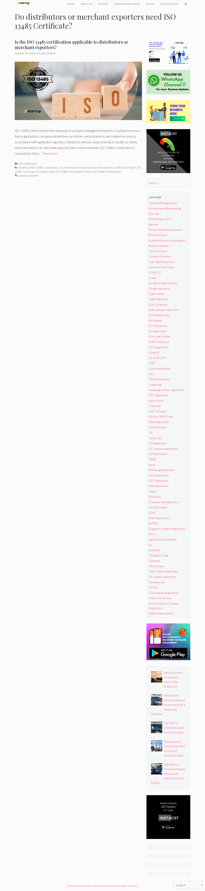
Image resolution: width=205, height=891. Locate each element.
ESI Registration (158, 331)
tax (150, 544)
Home (71, 3)
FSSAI (152, 363)
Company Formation (160, 256)
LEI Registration (158, 443)
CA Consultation (158, 251)
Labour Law (155, 438)
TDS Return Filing (158, 555)
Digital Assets (156, 294)
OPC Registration (159, 480)
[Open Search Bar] (185, 4)
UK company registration (162, 576)
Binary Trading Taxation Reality (165, 229)
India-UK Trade (157, 411)
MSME (152, 459)
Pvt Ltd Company (158, 507)
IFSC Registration (158, 395)
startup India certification (163, 539)
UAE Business (156, 566)
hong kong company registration (166, 390)
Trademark (154, 560)
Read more (50, 153)
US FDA (153, 587)
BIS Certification (158, 235)
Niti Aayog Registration (162, 470)
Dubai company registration (164, 309)
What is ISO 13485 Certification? (103, 171)
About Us (86, 3)
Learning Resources (126, 3)
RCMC (152, 512)
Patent (152, 491)
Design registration (159, 288)
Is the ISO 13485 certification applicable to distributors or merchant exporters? (71, 44)
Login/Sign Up (169, 3)
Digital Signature (158, 299)
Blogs (150, 3)
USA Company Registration (164, 592)
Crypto (153, 277)
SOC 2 (152, 534)
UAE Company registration (163, 571)
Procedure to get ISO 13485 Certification (59, 171)
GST (151, 374)
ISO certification (27, 163)
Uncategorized (157, 582)
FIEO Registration (159, 347)
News (152, 464)
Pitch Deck (155, 496)
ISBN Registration (159, 422)
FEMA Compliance (159, 342)
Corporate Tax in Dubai (161, 267)
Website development (161, 613)
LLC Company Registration (163, 448)
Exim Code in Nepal (159, 336)
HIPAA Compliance (159, 379)
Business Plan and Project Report (167, 240)
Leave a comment (28, 175)
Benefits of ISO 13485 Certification (38, 167)
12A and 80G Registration (163, 203)
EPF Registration (158, 325)
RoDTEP (153, 523)
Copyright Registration (161, 261)
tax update (154, 550)
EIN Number (155, 320)
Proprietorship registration (164, 502)
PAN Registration (158, 486)
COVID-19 (155, 272)
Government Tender (160, 368)
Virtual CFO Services (160, 598)
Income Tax (155, 406)
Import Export (156, 400)
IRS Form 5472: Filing (161, 416)
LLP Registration (158, 454)
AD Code (154, 213)
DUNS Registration (159, 315)
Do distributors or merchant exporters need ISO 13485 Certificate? (97, 167)
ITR (150, 432)
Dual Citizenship (158, 304)
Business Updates (159, 245)
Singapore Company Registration (167, 528)
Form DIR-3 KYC (158, 358)
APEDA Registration (160, 219)
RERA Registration (159, 518)
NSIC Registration (159, 475)
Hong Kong (155, 384)
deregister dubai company (163, 283)
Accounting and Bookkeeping (165, 208)
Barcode (153, 224)
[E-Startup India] (24, 4)
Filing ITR (154, 352)
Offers (102, 3)
